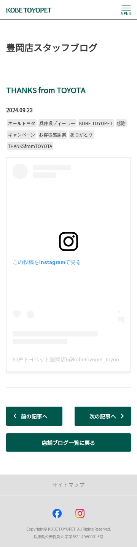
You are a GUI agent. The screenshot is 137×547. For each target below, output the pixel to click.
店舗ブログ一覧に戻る (68, 442)
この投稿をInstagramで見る (47, 262)
